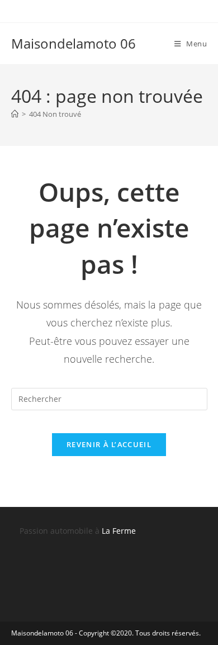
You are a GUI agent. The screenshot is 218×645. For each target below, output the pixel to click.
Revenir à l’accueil (109, 444)
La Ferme (119, 530)
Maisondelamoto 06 (73, 43)
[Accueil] (14, 114)
